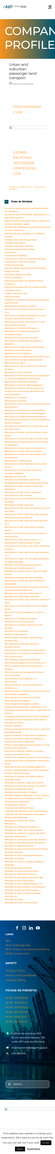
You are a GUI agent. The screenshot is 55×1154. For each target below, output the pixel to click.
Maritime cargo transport (16, 634)
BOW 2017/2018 (16, 1012)
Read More (33, 1148)
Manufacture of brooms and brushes (21, 328)
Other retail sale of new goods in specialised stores (27, 691)
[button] (27, 201)
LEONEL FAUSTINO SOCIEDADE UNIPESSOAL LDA (25, 163)
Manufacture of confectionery (18, 350)
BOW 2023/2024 (17, 998)
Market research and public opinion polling (23, 637)
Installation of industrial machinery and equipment (27, 300)
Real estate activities (14, 722)
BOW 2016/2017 (16, 1017)
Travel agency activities (15, 805)
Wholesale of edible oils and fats (19, 846)
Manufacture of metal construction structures (25, 448)
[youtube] (38, 928)
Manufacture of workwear (16, 631)
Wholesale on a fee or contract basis (21, 902)
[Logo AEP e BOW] (14, 6)
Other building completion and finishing (22, 659)
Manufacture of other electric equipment (23, 492)
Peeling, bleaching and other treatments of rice (25, 707)
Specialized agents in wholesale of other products (27, 795)
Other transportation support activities (21, 704)
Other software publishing (16, 694)
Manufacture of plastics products (19, 568)
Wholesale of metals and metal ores (20, 874)
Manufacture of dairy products (18, 372)
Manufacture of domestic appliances (21, 382)
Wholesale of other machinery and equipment (25, 887)
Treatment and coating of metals (19, 808)
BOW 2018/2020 (17, 1007)
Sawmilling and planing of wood (19, 789)
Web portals (10, 823)
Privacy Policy (15, 970)
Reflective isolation (13, 726)
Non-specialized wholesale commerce (22, 644)
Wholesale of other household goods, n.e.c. (24, 883)
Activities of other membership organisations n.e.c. (27, 214)
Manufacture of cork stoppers (18, 353)
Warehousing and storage (16, 817)
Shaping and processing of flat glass (21, 792)
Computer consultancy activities (19, 246)
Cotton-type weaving (14, 265)
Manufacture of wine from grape (19, 621)
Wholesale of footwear (15, 858)
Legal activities (11, 303)
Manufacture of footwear (16, 397)
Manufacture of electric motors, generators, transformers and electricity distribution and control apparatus (24, 391)
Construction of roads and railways (20, 262)
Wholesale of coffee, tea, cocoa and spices (24, 830)
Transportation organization (17, 801)
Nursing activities (12, 647)
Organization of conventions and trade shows (25, 650)
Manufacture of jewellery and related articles (25, 410)
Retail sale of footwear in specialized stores (24, 782)
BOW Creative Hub (17, 953)
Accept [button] (45, 1142)
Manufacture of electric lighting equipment (24, 385)
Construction (10, 252)
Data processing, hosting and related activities (25, 268)
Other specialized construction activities (22, 697)
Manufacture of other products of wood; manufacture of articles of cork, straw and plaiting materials (27, 546)
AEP (8, 940)
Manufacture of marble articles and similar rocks (26, 438)
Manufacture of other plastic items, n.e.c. (23, 539)
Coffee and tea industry (15, 243)
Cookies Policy (16, 980)
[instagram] (24, 928)
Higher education (12, 296)
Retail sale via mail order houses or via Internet (25, 786)
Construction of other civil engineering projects (26, 259)
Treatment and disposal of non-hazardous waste (26, 811)
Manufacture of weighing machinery (21, 618)
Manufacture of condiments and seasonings (24, 347)
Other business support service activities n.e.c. (25, 663)
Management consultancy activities (20, 306)
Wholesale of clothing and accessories (22, 827)
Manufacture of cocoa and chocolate (21, 337)
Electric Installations (13, 277)
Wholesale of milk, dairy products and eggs (24, 877)
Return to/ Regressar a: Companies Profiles (27, 188)
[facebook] (17, 928)
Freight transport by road (16, 293)
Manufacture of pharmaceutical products (23, 565)
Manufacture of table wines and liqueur (22, 596)
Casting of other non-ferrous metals (21, 240)
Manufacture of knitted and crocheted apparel (25, 413)
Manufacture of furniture (16, 401)
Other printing (11, 681)
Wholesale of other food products (19, 880)
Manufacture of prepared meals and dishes (24, 577)
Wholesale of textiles (14, 899)
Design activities (12, 271)
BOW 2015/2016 (16, 1021)
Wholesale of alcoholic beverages (20, 820)
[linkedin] (31, 928)
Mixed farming (11, 640)
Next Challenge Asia (18, 945)
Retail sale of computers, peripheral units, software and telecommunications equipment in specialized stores (27, 760)
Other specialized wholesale (17, 700)
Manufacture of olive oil (15, 476)
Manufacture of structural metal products (23, 593)
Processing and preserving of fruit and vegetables (27, 716)
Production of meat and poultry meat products (25, 719)
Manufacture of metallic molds (18, 461)
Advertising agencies (14, 217)
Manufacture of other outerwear (19, 505)
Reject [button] (20, 1149)
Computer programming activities (20, 249)
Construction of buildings (16, 255)
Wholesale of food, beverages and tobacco (24, 855)
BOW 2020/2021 (17, 1002)
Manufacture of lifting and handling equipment (25, 416)
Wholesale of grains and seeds (18, 868)
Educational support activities (18, 274)
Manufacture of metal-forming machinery (23, 451)
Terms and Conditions (21, 975)
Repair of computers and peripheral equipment (25, 735)
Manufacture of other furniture (18, 495)
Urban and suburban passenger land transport (25, 814)
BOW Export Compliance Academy (28, 949)
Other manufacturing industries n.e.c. (21, 678)
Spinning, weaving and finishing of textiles (23, 798)
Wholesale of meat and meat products (21, 871)
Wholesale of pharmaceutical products (22, 890)
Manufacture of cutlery (15, 363)
